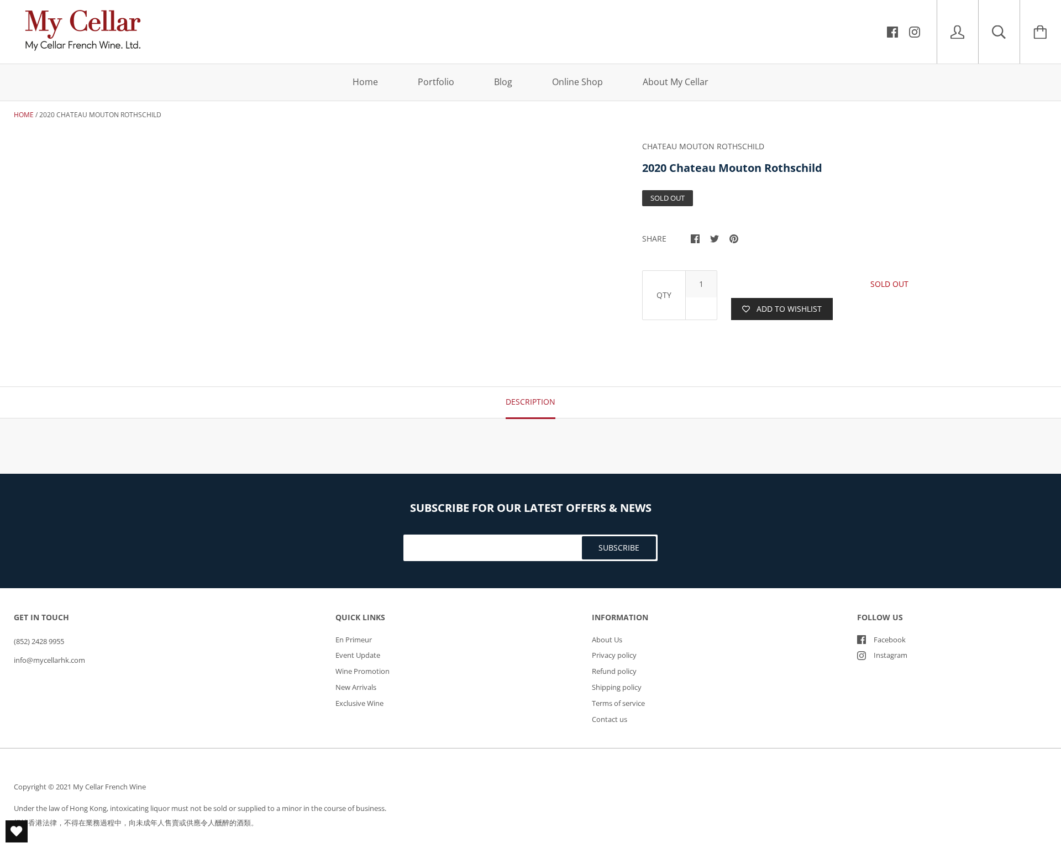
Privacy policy (614, 655)
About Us (607, 640)
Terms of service (618, 703)
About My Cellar (675, 82)
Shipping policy (617, 687)
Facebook (890, 640)
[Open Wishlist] (17, 831)
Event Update (357, 655)
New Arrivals (355, 687)
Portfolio (436, 82)
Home (365, 82)
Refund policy (614, 671)
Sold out (889, 284)
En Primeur (353, 640)
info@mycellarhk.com (49, 660)
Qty (663, 295)
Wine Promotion (362, 671)
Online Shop (577, 82)
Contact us (609, 719)
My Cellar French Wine (109, 787)
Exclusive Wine (359, 703)
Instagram (890, 655)
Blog (503, 82)
